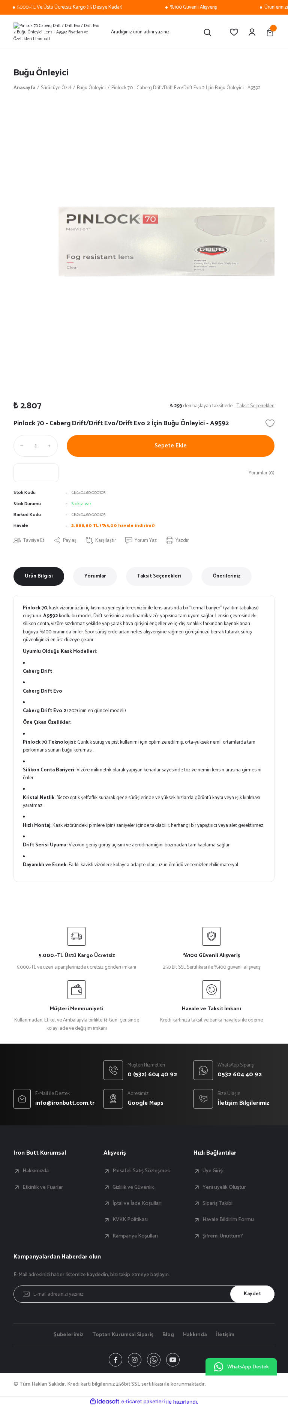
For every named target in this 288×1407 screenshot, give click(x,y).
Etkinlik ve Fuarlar (42, 1187)
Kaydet (252, 1294)
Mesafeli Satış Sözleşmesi (141, 1171)
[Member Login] (252, 32)
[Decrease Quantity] (20, 446)
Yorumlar (95, 576)
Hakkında (195, 1334)
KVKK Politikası (130, 1219)
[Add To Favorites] (270, 423)
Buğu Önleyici (41, 73)
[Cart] (270, 32)
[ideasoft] (105, 1401)
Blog (168, 1334)
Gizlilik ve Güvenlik (133, 1187)
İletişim (225, 1334)
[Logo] (58, 32)
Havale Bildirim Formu (228, 1219)
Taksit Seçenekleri (159, 576)
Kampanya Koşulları (135, 1236)
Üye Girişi (213, 1171)
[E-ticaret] (143, 1402)
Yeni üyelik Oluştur (224, 1187)
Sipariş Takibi (217, 1203)
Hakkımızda (35, 1171)
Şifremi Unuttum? (222, 1236)
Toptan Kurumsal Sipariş (122, 1334)
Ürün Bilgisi (39, 576)
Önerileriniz (226, 576)
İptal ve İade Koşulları (137, 1203)
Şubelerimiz (68, 1334)
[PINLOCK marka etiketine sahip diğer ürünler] (36, 473)
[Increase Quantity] (51, 446)
